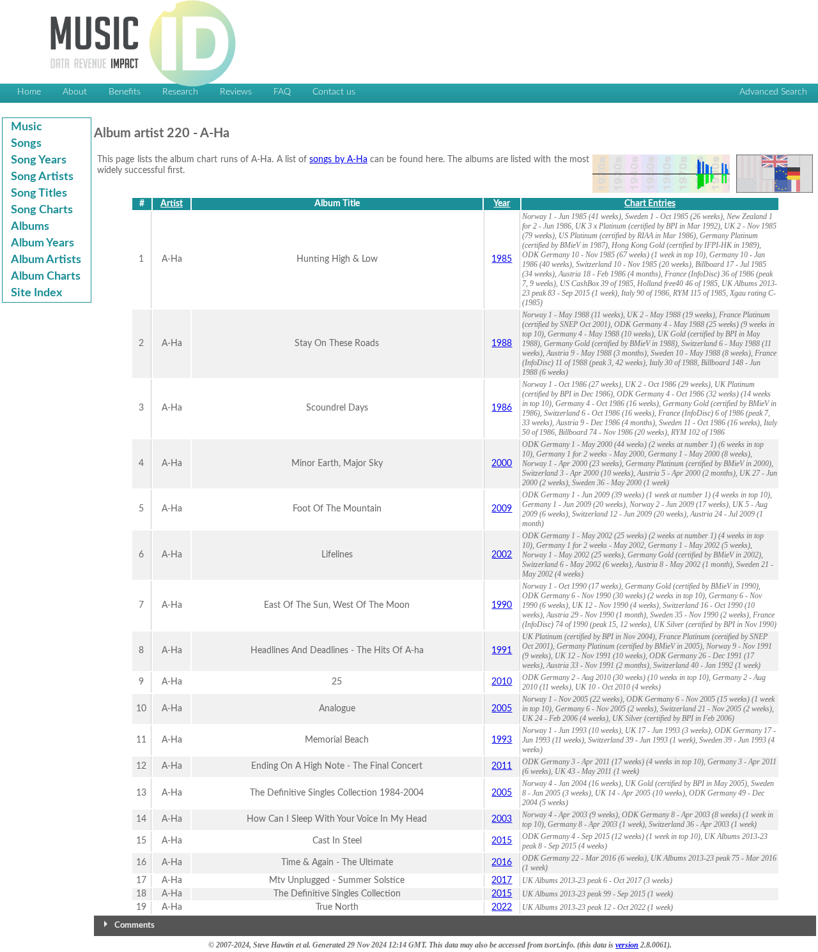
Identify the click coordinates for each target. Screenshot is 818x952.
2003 (501, 819)
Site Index (36, 293)
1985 (501, 259)
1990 (501, 605)
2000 (501, 463)
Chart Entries (649, 203)
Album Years (42, 243)
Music (26, 127)
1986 (501, 408)
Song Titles (39, 193)
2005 (501, 708)
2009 (501, 508)
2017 (501, 880)
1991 (501, 650)
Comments (134, 925)
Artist (171, 203)
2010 (501, 681)
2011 (501, 766)
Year (501, 203)
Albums (30, 226)
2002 (501, 554)
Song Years (38, 160)
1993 (501, 740)
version (626, 945)
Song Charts (42, 210)
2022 (501, 907)
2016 (501, 862)
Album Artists (46, 260)
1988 (501, 343)
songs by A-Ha (338, 159)
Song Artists (42, 177)
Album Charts (46, 276)
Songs (26, 143)
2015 (501, 840)
